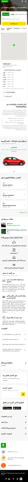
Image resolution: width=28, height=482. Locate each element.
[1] (14, 172)
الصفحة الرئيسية (2, 29)
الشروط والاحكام (10, 473)
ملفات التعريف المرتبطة (20, 473)
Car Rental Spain (9, 29)
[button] (14, 45)
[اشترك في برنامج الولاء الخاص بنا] (23, 394)
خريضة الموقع (4, 473)
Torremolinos (16, 28)
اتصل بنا (2, 474)
